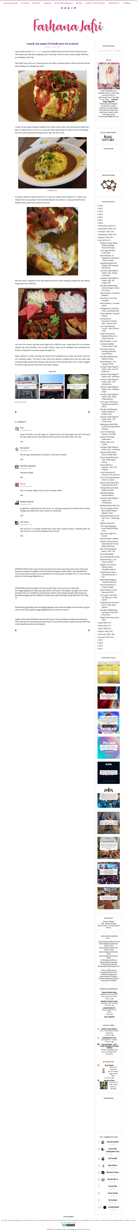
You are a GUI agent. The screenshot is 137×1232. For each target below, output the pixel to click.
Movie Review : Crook (108, 341)
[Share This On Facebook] (83, 402)
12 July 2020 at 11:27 (25, 450)
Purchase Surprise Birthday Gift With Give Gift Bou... (108, 351)
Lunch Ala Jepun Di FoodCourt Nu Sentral (109, 473)
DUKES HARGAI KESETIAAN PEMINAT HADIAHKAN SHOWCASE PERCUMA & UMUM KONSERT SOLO (108, 796)
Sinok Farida (113, 1193)
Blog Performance (64, 3)
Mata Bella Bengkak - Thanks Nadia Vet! (108, 580)
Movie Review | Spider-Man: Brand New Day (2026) (108, 696)
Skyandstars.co (83, 1229)
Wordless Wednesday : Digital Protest (109, 357)
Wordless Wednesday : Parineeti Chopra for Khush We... (109, 612)
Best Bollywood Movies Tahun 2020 (108, 949)
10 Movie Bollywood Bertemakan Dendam (108, 975)
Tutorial (25, 3)
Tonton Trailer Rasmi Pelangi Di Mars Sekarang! (108, 747)
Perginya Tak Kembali (109, 1003)
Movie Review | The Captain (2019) (108, 362)
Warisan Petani (113, 1172)
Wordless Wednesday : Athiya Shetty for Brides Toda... (109, 411)
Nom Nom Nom (10, 3)
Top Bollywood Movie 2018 (109, 941)
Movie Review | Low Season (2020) (108, 560)
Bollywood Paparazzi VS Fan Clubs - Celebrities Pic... (110, 518)
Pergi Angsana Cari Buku (109, 1011)
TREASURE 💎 (114, 3)
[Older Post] (89, 412)
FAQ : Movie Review (108, 923)
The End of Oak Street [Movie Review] (113, 1085)
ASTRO (79, 3)
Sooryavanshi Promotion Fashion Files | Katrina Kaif (108, 321)
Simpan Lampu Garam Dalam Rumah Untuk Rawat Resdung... (109, 543)
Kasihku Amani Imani (109, 1001)
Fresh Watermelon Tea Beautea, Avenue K (108, 897)
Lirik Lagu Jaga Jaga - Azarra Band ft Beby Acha (109, 528)
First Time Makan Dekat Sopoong (109, 1032)
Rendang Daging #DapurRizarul (107, 494)
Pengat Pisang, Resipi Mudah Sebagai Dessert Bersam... (108, 245)
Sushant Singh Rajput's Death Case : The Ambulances (109, 381)
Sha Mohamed (112, 1142)
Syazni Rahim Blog (109, 992)
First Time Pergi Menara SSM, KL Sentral (110, 478)
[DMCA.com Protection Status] (68, 1226)
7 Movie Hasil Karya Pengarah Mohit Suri (108, 971)
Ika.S (22, 428)
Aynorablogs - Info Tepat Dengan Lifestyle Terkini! (109, 1046)
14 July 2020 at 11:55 (25, 524)
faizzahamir (25, 448)
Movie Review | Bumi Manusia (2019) (108, 591)
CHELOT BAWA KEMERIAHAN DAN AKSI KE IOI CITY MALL (108, 872)
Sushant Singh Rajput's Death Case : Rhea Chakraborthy (109, 396)
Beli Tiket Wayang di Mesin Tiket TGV (108, 550)
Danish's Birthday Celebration (107, 438)
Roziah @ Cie (113, 1179)
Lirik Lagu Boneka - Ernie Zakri (108, 251)
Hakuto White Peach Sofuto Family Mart (108, 453)
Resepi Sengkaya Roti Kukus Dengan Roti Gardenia (109, 1052)
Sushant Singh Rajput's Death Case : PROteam (110, 375)
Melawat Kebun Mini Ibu (110, 505)
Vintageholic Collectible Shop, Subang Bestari (109, 309)
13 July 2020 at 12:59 (25, 504)
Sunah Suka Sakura (109, 1029)
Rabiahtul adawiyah (28, 466)
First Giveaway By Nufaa (109, 557)
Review (36, 3)
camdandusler (113, 1207)
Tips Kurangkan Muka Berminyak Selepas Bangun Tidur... (109, 510)
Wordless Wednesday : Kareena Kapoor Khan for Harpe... (109, 287)
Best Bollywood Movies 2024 (108, 957)
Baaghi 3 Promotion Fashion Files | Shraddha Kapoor (108, 567)
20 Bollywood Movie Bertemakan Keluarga (109, 961)
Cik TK (22, 484)
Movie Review (108, 921)
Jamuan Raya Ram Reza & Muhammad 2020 (109, 483)
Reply (21, 441)
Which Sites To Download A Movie (109, 926)
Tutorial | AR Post (109, 673)
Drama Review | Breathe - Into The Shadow (108, 467)
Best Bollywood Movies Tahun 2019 (108, 944)
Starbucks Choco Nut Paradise (108, 299)
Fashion (47, 3)
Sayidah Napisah (27, 501)
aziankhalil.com (109, 1008)
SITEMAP (127, 3)
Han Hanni (24, 522)
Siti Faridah (112, 1158)
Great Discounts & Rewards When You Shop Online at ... (108, 336)
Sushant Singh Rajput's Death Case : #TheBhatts (109, 500)
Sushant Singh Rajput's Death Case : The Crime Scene (109, 419)
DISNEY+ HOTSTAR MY (95, 3)
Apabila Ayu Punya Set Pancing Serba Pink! (109, 995)
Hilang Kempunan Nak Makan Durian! (109, 489)
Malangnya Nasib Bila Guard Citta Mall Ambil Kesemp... (110, 426)
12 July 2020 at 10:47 (25, 430)
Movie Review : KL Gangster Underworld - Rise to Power (109, 258)
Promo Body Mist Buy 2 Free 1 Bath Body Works (109, 459)
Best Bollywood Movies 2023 (108, 953)
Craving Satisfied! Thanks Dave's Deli (108, 345)
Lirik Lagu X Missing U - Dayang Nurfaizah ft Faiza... (109, 404)
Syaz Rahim (112, 1165)
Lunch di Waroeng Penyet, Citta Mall (108, 433)
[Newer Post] (16, 412)
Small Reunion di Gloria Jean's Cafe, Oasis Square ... (109, 604)
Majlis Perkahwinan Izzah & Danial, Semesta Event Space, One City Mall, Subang (108, 846)
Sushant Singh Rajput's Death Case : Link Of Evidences (109, 369)
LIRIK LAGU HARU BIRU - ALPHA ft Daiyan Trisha (109, 772)
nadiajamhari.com (109, 1038)
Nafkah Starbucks (107, 523)
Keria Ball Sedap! (106, 554)
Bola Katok (109, 1065)
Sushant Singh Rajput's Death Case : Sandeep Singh (109, 389)
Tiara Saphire (109, 1017)
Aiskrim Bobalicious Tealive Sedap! (108, 586)
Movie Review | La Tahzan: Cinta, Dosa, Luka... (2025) (108, 822)
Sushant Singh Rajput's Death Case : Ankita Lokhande (109, 272)
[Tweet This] (86, 402)
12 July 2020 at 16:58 (25, 486)
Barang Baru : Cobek (109, 1039)
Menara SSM (36, 51)
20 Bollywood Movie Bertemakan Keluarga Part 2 (108, 966)
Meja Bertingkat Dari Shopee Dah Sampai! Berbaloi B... (109, 265)
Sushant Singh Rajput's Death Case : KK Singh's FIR (109, 280)
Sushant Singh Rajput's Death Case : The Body (110, 448)
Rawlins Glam (109, 1080)
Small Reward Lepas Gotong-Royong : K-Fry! (109, 574)
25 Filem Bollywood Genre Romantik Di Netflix (108, 979)
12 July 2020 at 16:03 (25, 468)
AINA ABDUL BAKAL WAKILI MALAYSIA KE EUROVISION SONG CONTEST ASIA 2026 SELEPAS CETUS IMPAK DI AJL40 (108, 720)
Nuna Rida (113, 1186)
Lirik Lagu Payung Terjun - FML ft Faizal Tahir (109, 328)
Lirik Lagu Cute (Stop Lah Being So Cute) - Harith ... (109, 597)
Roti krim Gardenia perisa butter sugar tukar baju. (113, 1071)
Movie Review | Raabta (109, 538)
